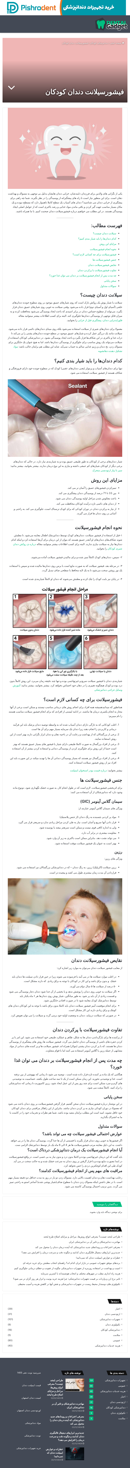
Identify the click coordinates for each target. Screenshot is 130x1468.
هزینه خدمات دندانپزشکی (107, 1345)
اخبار (117, 1308)
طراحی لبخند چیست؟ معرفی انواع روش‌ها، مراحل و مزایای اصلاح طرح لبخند (82, 1236)
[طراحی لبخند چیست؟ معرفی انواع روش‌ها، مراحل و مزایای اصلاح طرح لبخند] (75, 1385)
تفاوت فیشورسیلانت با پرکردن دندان (97, 270)
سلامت (116, 1335)
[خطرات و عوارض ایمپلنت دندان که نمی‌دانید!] (75, 1453)
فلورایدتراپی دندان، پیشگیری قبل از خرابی (100, 320)
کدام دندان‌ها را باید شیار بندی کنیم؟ (97, 238)
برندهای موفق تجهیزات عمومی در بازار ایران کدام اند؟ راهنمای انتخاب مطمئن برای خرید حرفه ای (71, 1263)
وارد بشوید (95, 1212)
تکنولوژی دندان (112, 1324)
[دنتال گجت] (111, 24)
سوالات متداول (108, 286)
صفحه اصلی (116, 43)
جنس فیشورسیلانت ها (104, 259)
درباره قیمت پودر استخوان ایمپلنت (88, 770)
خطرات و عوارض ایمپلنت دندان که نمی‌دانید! (98, 1257)
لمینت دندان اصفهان (31, 1397)
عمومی (116, 1340)
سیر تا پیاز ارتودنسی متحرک (107, 470)
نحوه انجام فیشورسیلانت (103, 249)
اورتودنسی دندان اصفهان (29, 1410)
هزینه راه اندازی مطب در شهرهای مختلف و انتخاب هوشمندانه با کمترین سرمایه (80, 1273)
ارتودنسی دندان (112, 1314)
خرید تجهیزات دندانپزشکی (28, 1448)
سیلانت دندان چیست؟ (104, 233)
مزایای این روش (107, 243)
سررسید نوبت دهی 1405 (29, 1372)
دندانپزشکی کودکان (99, 43)
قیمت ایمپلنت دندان (31, 1385)
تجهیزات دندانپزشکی (110, 1319)
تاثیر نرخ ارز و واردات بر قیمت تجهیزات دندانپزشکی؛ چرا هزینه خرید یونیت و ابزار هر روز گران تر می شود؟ (66, 1278)
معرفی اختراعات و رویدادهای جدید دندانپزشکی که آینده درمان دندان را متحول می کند (77, 1247)
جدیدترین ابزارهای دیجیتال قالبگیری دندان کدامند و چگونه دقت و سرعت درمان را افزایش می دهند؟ (70, 1252)
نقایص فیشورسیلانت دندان (102, 265)
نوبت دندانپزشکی (32, 1435)
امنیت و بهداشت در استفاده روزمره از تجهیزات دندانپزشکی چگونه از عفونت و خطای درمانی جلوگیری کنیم (67, 1268)
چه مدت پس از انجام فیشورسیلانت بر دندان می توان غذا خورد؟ (82, 275)
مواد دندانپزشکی (33, 1423)
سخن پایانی (110, 280)
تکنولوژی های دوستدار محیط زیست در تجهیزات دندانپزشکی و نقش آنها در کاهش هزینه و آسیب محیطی (69, 1284)
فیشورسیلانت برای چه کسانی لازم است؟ (94, 254)
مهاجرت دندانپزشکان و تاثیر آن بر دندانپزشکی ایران (94, 1242)
